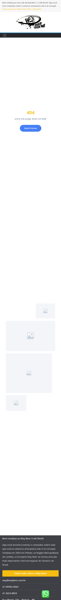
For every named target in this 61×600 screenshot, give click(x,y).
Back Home (30, 128)
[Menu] (4, 35)
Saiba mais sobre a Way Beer (30, 573)
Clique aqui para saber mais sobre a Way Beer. (22, 9)
